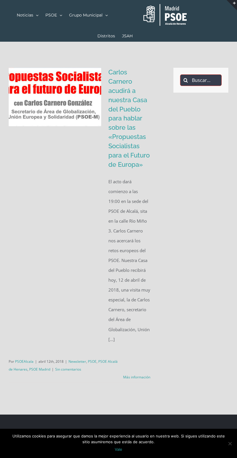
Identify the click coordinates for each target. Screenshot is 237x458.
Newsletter (77, 361)
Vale (118, 449)
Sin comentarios (68, 369)
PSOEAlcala (24, 361)
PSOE (92, 361)
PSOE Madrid (39, 369)
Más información (136, 377)
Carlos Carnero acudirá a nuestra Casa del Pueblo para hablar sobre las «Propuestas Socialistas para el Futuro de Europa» (46, 126)
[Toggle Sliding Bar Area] (232, 5)
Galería (63, 126)
